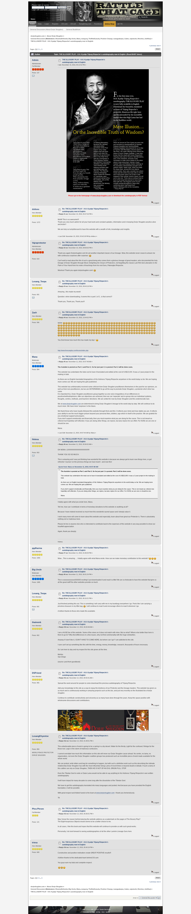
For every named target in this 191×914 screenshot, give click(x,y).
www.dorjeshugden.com (101, 196)
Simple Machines (105, 909)
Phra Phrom (38, 809)
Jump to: (135, 898)
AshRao (147, 38)
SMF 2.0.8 (86, 909)
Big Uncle (72, 38)
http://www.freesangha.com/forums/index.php (73, 350)
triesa (34, 842)
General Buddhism (73, 30)
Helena (35, 439)
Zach (34, 312)
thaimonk (36, 622)
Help (40, 24)
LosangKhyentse (40, 736)
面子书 (119, 24)
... (41, 49)
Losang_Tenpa (39, 281)
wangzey (84, 38)
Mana (78, 38)
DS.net (73, 24)
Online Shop (109, 24)
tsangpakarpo (118, 38)
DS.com (65, 24)
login (39, 5)
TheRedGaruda (94, 38)
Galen (126, 38)
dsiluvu (35, 209)
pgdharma (37, 548)
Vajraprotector (39, 243)
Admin (35, 60)
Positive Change (107, 38)
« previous (152, 45)
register (46, 5)
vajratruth (133, 38)
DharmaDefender (61, 38)
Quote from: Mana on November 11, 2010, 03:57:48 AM (78, 467)
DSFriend (36, 673)
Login (47, 24)
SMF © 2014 (95, 909)
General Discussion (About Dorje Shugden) (46, 30)
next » (159, 45)
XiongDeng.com (85, 24)
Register (55, 24)
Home (32, 24)
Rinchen (141, 38)
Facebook (98, 24)
